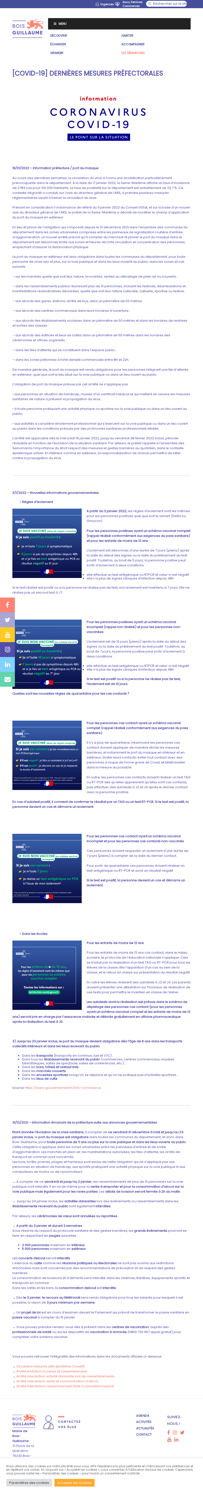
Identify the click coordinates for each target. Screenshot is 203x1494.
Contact (144, 1434)
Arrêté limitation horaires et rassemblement (51, 1371)
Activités (144, 1421)
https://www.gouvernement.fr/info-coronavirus (63, 1087)
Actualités (145, 1428)
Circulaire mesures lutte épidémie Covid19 (50, 1366)
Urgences (107, 4)
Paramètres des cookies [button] (29, 1482)
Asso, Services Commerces (133, 4)
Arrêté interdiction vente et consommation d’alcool (57, 1381)
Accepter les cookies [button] (74, 1482)
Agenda (142, 1415)
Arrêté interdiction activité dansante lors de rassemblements (65, 1376)
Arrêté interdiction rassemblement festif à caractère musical (65, 1386)
